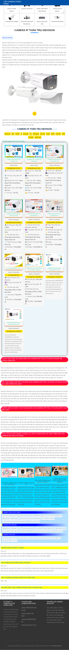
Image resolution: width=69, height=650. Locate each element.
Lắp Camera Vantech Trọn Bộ (9, 538)
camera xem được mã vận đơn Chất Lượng (30, 518)
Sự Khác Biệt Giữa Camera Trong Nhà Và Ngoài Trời (21, 587)
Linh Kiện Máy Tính (55, 538)
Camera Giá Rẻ (56, 646)
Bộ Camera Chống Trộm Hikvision (26, 538)
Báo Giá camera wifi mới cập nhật (10, 531)
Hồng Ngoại (36, 134)
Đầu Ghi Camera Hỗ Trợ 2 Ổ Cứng (13, 141)
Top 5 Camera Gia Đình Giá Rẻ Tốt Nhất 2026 (18, 577)
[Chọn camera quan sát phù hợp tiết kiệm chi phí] (63, 12)
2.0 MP (48, 134)
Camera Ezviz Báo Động (28, 528)
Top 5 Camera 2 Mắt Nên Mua (55, 515)
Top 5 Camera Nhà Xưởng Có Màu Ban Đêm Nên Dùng (15, 515)
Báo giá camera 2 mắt (34, 521)
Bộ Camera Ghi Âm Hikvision (43, 538)
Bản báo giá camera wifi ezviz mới (39, 531)
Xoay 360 (58, 134)
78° (30, 134)
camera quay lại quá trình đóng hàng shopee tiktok (14, 521)
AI (21, 134)
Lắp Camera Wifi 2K (25, 531)
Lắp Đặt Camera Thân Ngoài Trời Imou (11, 528)
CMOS (52, 134)
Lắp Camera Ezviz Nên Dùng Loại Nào (15, 562)
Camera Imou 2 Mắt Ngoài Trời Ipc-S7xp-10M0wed (60, 480)
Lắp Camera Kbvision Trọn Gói (9, 540)
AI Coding (31, 137)
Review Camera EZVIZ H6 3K (26, 483)
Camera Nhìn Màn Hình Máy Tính (38, 515)
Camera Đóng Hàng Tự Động (12, 548)
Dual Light (25, 134)
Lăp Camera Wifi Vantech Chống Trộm (44, 528)
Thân (63, 134)
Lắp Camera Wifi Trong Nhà (55, 531)
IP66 (13, 134)
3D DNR (17, 134)
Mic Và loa (7, 134)
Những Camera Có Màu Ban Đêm (10, 518)
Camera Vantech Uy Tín (28, 625)
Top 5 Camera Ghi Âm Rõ (48, 518)
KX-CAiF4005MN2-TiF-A (14, 268)
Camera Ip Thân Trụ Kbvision (34, 30)
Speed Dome (38, 137)
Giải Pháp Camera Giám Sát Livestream (9, 483)
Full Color (42, 134)
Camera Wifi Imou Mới (60, 528)
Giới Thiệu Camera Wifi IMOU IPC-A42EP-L (43, 481)
